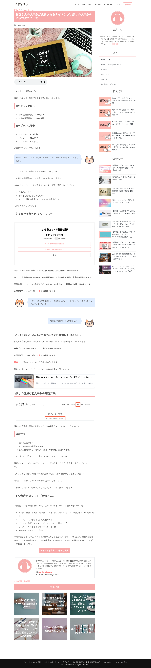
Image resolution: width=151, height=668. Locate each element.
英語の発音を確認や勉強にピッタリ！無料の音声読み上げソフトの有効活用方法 (124, 256)
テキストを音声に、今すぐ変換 (54, 550)
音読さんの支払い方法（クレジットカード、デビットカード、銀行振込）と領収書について (124, 223)
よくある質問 (108, 4)
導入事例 (97, 4)
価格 (83, 4)
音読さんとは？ (106, 60)
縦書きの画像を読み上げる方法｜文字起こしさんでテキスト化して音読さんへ (124, 112)
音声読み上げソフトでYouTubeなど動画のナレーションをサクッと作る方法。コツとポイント (124, 244)
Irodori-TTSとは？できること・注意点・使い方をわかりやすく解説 (124, 100)
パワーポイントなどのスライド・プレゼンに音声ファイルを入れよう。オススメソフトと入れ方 (124, 268)
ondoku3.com (45, 572)
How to (31, 10)
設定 (38, 291)
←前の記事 (18, 581)
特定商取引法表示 (94, 662)
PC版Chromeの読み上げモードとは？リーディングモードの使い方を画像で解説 (124, 135)
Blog (24, 10)
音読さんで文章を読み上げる (111, 65)
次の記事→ (27, 581)
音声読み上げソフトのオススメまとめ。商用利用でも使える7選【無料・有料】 (124, 167)
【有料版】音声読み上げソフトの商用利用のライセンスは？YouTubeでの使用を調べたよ (124, 234)
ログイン (118, 4)
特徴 (90, 4)
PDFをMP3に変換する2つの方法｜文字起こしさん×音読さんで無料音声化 (123, 147)
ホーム (77, 4)
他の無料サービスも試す (109, 84)
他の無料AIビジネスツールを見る (115, 662)
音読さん (17, 10)
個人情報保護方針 (78, 662)
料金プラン (105, 74)
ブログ (25, 662)
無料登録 (128, 5)
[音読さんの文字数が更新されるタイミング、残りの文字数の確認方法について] (105, 101)
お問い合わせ (55, 662)
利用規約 (66, 662)
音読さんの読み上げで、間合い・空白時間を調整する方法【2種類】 (124, 190)
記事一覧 (104, 79)
